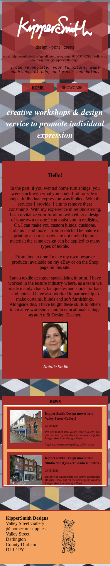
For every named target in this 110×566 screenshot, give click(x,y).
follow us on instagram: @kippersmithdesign (69, 58)
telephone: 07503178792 (74, 56)
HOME (38, 87)
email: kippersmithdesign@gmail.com (29, 56)
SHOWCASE (72, 87)
